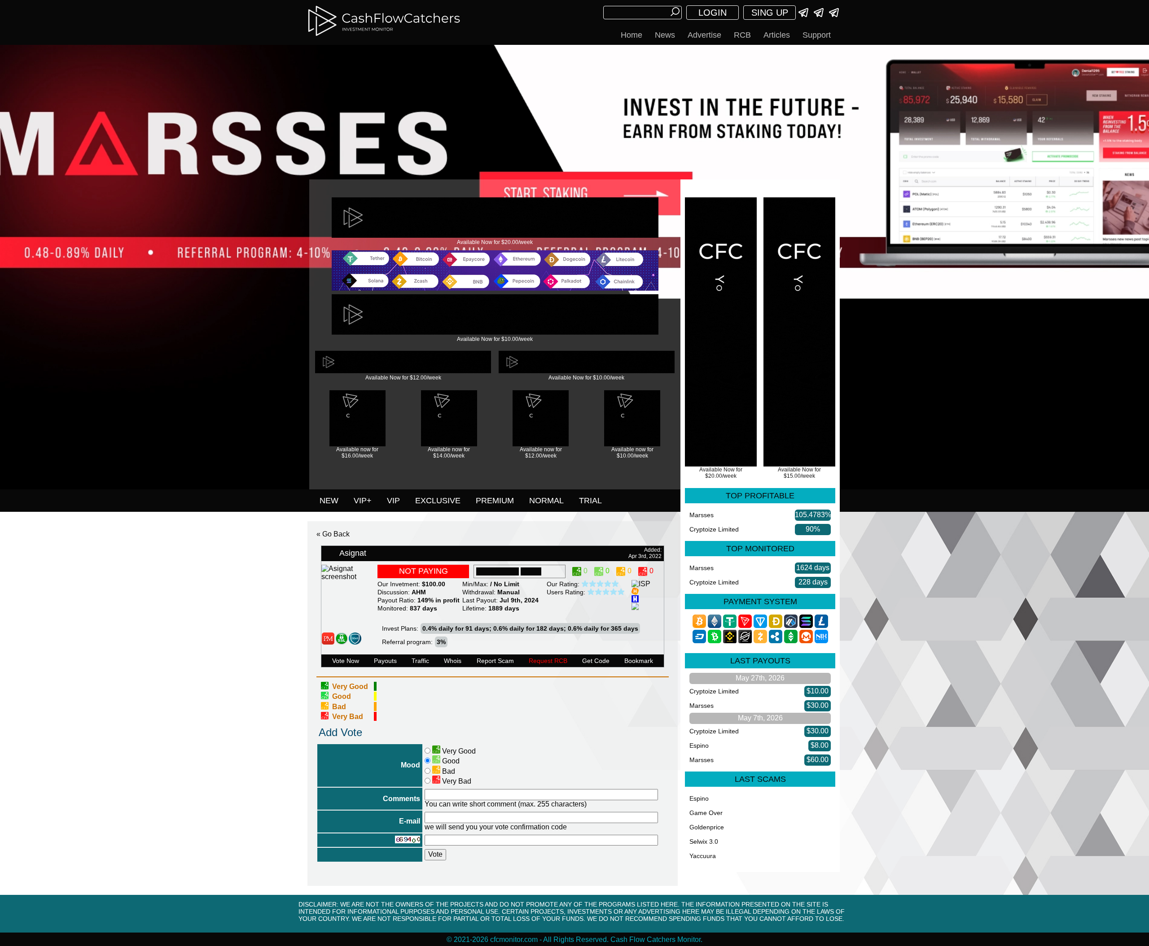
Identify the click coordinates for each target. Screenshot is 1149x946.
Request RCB (548, 660)
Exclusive (437, 500)
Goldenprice (706, 827)
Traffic (420, 660)
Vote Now (345, 660)
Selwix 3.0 (703, 841)
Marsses (701, 515)
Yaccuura (702, 855)
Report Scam (495, 660)
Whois (452, 660)
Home (631, 35)
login (712, 12)
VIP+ (363, 500)
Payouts (385, 660)
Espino (699, 745)
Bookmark (638, 660)
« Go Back (333, 534)
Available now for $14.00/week (449, 452)
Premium (495, 500)
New (329, 500)
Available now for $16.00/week (357, 452)
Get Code (596, 660)
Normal (546, 500)
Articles (776, 35)
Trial (590, 500)
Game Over (706, 812)
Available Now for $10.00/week (495, 339)
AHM (419, 592)
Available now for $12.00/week (541, 452)
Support (817, 35)
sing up (769, 12)
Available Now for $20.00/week (495, 242)
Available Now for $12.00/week (403, 378)
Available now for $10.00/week (632, 452)
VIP (393, 500)
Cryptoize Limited (714, 529)
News (665, 35)
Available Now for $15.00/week (799, 472)
